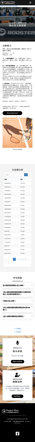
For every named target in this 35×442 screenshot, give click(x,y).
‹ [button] (8, 259)
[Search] (26, 174)
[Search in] (29, 174)
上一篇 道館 (17, 328)
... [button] (11, 259)
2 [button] (17, 259)
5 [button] (25, 259)
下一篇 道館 (17, 332)
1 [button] (14, 259)
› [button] (5, 262)
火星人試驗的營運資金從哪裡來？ (13, 316)
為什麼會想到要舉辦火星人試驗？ (13, 285)
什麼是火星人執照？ (9, 301)
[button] (32, 3)
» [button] (8, 262)
